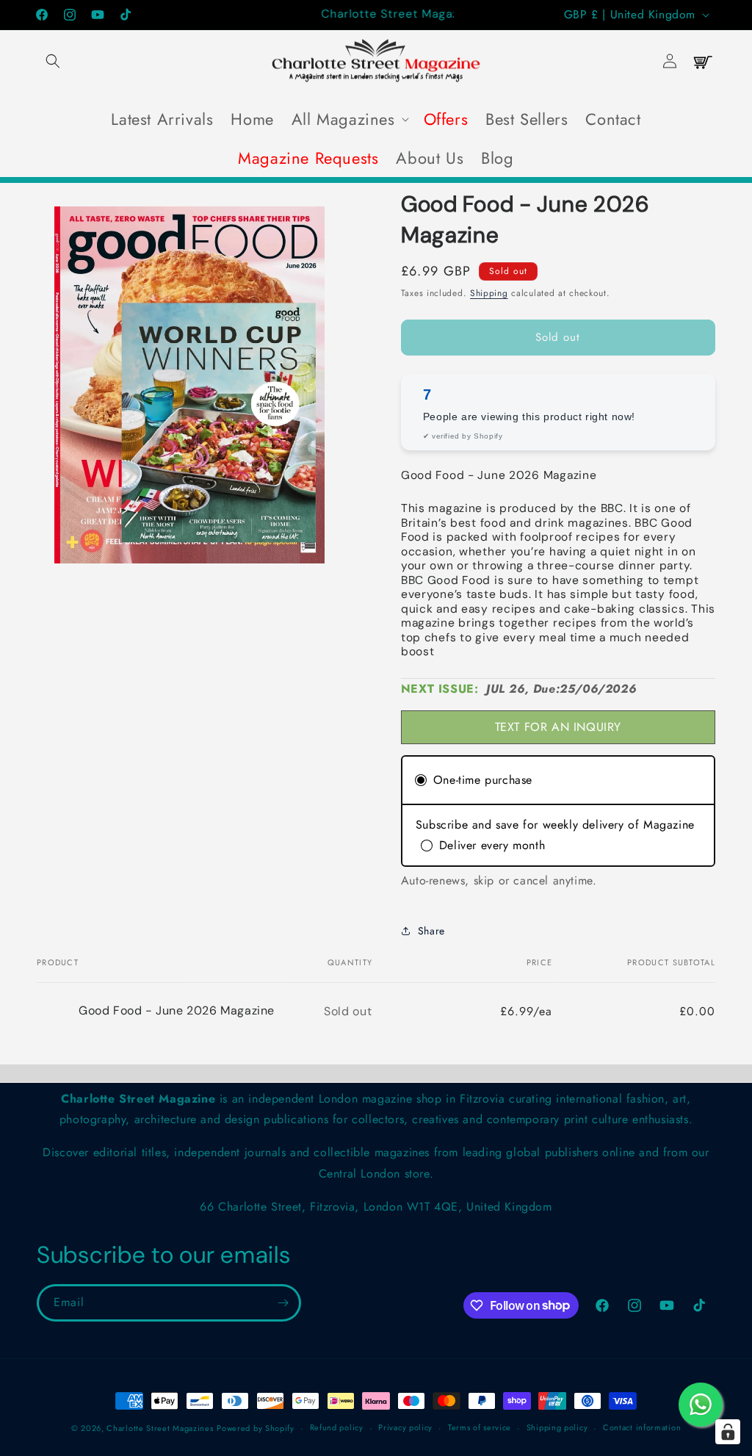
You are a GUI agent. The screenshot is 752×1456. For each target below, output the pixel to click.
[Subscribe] (283, 1303)
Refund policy (337, 1427)
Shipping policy (557, 1427)
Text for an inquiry (558, 726)
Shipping (489, 293)
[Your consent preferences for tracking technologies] (727, 1431)
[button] (53, 61)
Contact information (642, 1427)
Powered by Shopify (255, 1428)
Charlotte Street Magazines (159, 1428)
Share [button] (431, 930)
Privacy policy (405, 1427)
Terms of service (479, 1427)
